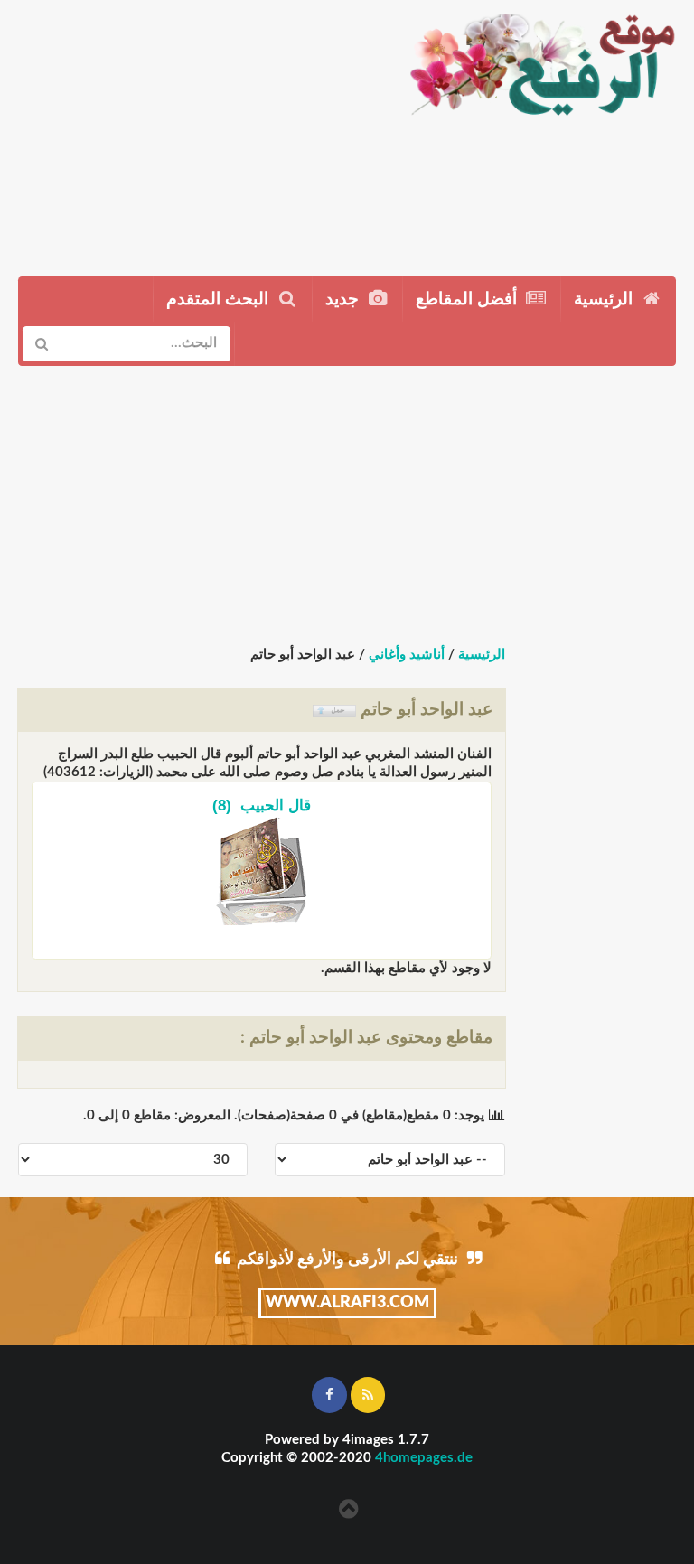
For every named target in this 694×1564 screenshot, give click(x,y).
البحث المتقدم (219, 299)
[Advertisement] (195, 131)
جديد (344, 299)
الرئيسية (605, 299)
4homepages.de (424, 1458)
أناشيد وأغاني (407, 654)
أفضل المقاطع (468, 299)
